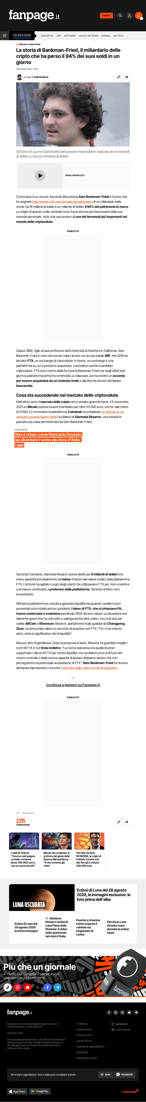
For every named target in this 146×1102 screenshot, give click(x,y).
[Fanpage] (19, 1012)
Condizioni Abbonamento (91, 1046)
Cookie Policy (84, 1041)
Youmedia (82, 1023)
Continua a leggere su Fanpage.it (73, 685)
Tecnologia (22, 35)
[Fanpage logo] (30, 15)
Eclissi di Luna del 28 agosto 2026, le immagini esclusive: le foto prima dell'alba (104, 895)
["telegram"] (57, 987)
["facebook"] (47, 987)
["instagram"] (18, 987)
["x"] (37, 987)
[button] (126, 77)
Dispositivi (47, 35)
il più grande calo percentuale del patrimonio (62, 202)
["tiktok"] (8, 987)
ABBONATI (106, 15)
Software (70, 35)
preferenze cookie (87, 1058)
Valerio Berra (41, 76)
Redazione (82, 1052)
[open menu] (4, 35)
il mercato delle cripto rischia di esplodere (89, 668)
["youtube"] (28, 987)
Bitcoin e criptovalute (29, 44)
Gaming (105, 35)
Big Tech (118, 35)
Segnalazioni (84, 1029)
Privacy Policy (85, 1035)
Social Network (88, 35)
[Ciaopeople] (130, 1092)
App (59, 35)
